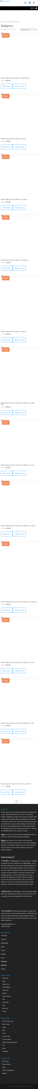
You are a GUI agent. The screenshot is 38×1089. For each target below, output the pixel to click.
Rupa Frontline (6, 996)
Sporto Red (5, 1002)
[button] (32, 8)
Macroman (5, 978)
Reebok (4, 993)
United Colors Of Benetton (9, 1042)
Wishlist (4, 1073)
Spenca (4, 1011)
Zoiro (3, 1048)
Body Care (5, 1008)
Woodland (5, 1051)
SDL (3, 1005)
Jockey (3, 958)
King (3, 1030)
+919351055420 (5, 926)
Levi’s (4, 1033)
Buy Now (7, 86)
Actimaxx (3, 939)
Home (2, 21)
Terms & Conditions (8, 1070)
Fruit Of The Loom (7, 1021)
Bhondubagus (4, 943)
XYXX (3, 950)
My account (5, 1061)
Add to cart (19, 86)
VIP (3, 1045)
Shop (3, 1067)
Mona (3, 981)
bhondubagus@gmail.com (8, 924)
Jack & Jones (5, 1024)
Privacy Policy (6, 1064)
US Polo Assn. (6, 1036)
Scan (3, 999)
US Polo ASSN (6, 1039)
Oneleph (3, 954)
